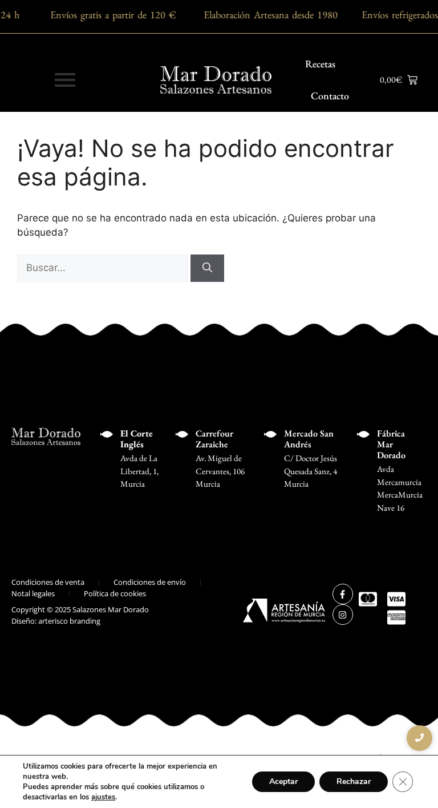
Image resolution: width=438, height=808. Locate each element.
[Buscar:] (103, 267)
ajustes (103, 797)
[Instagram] (342, 614)
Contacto (330, 95)
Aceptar (283, 781)
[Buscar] (207, 268)
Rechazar (353, 781)
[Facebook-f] (342, 594)
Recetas (320, 63)
